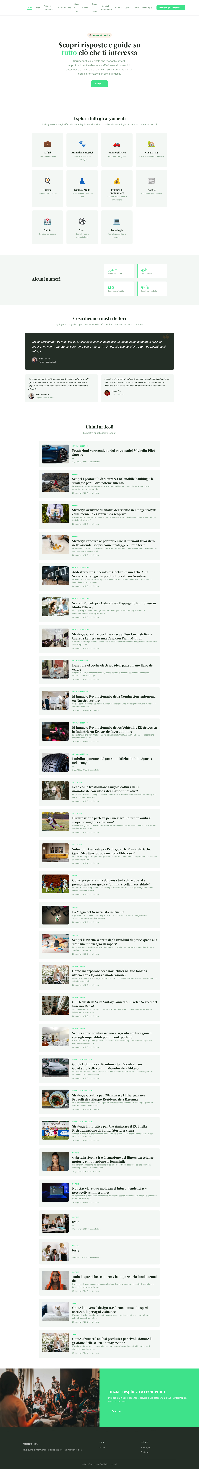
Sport (136, 7)
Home (29, 7)
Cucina (85, 7)
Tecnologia (147, 7)
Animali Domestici (48, 8)
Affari (38, 7)
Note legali (145, 1447)
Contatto (144, 1452)
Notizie (118, 7)
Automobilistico (63, 7)
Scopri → (99, 83)
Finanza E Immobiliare (106, 8)
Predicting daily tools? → (170, 7)
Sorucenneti (30, 1443)
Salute (128, 7)
